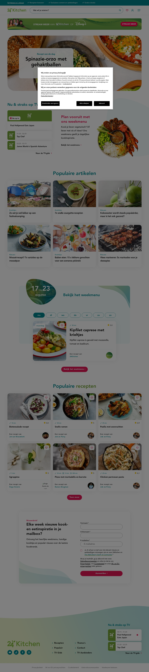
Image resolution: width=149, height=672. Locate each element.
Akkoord (102, 103)
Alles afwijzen (84, 103)
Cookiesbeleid (67, 84)
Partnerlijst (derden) (47, 96)
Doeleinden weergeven (50, 103)
